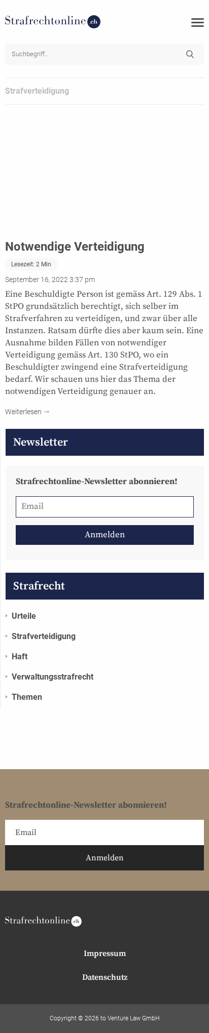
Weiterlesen (23, 412)
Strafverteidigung (44, 636)
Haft (19, 656)
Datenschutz (104, 977)
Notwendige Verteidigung (75, 247)
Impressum (105, 953)
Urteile (24, 616)
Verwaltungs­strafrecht (52, 677)
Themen (27, 697)
